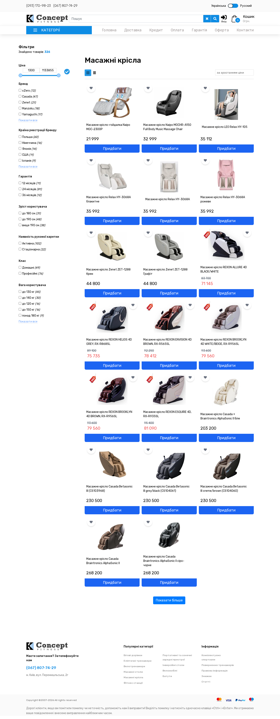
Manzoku (31, 108)
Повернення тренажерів (217, 665)
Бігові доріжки (133, 655)
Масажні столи (133, 671)
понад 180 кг (33, 315)
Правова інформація (214, 670)
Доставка (132, 30)
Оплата (177, 30)
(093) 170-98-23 (38, 6)
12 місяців (31, 183)
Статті (205, 681)
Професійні (32, 273)
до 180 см (31, 213)
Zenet (29, 102)
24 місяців (32, 189)
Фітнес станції (133, 683)
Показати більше (169, 600)
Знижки (206, 676)
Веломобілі (170, 670)
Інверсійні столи (173, 665)
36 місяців (32, 195)
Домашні (31, 267)
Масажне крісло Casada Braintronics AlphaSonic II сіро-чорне (163, 561)
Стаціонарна (34, 249)
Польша (30, 137)
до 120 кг (31, 304)
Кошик (248, 16)
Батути (167, 676)
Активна (31, 243)
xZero (29, 90)
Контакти (245, 30)
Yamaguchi (32, 114)
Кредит (156, 30)
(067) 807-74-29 (65, 6)
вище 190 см (33, 225)
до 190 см (31, 219)
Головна (109, 30)
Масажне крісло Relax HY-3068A (167, 199)
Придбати (112, 148)
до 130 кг (31, 292)
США (28, 155)
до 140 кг (31, 298)
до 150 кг (31, 309)
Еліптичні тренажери (137, 660)
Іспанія (29, 160)
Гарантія (199, 30)
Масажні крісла (133, 677)
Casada (30, 96)
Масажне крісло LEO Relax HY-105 (224, 127)
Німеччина (32, 143)
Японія (29, 149)
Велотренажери (134, 666)
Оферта (222, 30)
